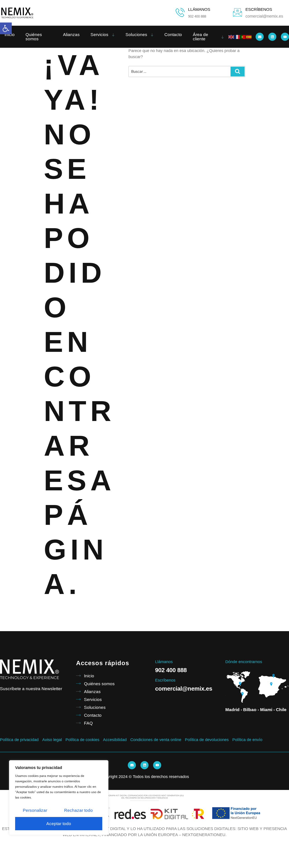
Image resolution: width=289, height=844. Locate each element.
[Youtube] (285, 37)
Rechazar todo (78, 810)
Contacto (173, 34)
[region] (58, 797)
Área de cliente (200, 36)
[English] (231, 36)
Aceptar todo (58, 823)
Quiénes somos (34, 36)
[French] (237, 36)
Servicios (99, 34)
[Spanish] (249, 36)
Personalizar (35, 810)
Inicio (10, 34)
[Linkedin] (272, 37)
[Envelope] (260, 37)
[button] (6, 28)
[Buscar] (238, 71)
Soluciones (136, 34)
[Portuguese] (243, 36)
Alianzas (71, 34)
